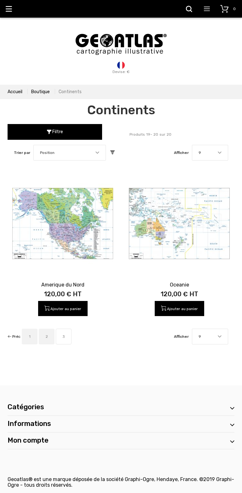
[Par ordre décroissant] (112, 152)
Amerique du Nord (62, 285)
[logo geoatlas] (121, 30)
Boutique (40, 91)
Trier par (22, 152)
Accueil (15, 91)
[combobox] (69, 153)
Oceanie (179, 285)
